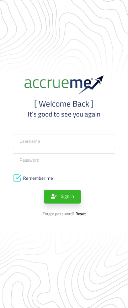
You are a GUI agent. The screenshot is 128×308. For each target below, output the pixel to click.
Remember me (38, 178)
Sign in (67, 196)
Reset (80, 214)
